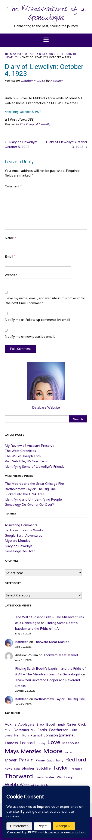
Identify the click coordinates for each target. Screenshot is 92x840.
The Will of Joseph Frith (23, 456)
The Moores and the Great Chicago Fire (34, 484)
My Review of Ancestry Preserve (29, 446)
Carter (71, 724)
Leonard (27, 742)
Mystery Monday (17, 541)
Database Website (46, 407)
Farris (42, 729)
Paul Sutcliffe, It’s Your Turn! (26, 461)
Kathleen (56, 81)
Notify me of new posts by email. (30, 337)
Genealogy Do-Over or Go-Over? (29, 505)
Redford (75, 759)
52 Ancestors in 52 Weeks (24, 530)
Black (40, 724)
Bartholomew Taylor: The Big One (30, 489)
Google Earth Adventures (23, 535)
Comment (13, 186)
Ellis (33, 730)
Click (82, 724)
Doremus (21, 730)
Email (10, 256)
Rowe (8, 768)
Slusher (28, 768)
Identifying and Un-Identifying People (33, 499)
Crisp (8, 730)
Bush (61, 724)
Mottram (69, 752)
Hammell (36, 735)
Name (10, 238)
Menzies (31, 751)
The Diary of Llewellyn (35, 124)
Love (53, 742)
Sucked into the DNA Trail (24, 494)
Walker (50, 777)
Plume (40, 760)
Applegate (26, 724)
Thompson (76, 768)
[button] (46, 40)
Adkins (10, 724)
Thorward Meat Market (51, 642)
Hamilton (21, 735)
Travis (39, 777)
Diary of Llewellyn (18, 546)
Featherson (58, 730)
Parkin (26, 760)
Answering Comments (21, 525)
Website (11, 275)
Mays (12, 751)
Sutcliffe (43, 768)
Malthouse (70, 743)
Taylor (60, 767)
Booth (51, 724)
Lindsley (41, 743)
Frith (73, 730)
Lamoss (11, 743)
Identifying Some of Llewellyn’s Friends (34, 467)
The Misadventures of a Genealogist (46, 14)
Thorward (19, 776)
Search (78, 419)
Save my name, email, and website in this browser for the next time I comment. (45, 300)
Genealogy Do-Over (20, 551)
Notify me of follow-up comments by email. (38, 320)
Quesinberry (55, 760)
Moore (52, 751)
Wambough (65, 777)
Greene (8, 735)
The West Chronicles (20, 451)
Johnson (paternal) (59, 735)
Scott (17, 768)
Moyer (11, 760)
